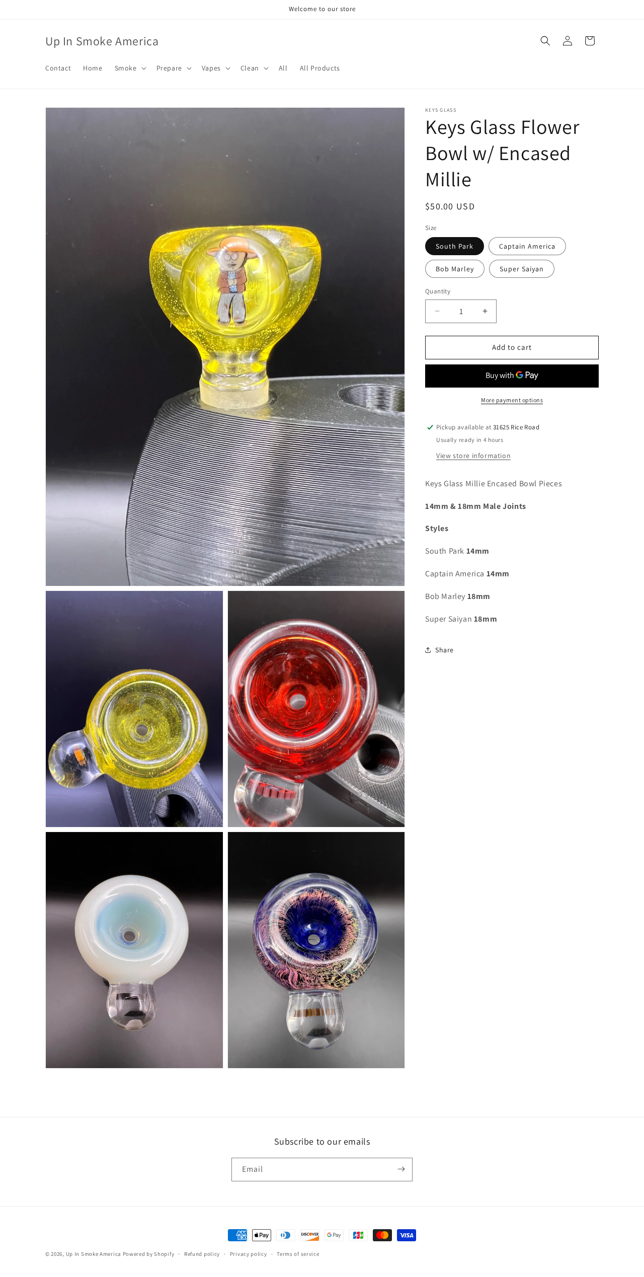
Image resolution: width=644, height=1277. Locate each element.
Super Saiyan (522, 268)
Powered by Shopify (149, 1253)
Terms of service (298, 1253)
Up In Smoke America (93, 1253)
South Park (454, 246)
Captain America (527, 246)
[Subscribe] (401, 1169)
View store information (473, 455)
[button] (129, 68)
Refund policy (202, 1253)
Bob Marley (455, 268)
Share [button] (444, 649)
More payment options (512, 400)
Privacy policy (248, 1253)
